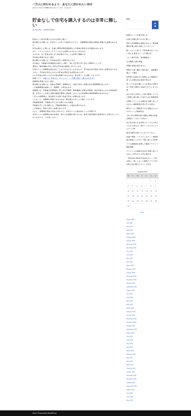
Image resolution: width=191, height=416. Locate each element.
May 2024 (129, 301)
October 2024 (130, 283)
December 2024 (131, 276)
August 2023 (130, 333)
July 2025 (129, 251)
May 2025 (129, 258)
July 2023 (129, 336)
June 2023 (129, 340)
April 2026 (129, 230)
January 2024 (130, 315)
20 (142, 196)
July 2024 (129, 294)
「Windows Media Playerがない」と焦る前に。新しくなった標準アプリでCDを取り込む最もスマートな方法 (141, 161)
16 (156, 191)
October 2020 (130, 382)
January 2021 (130, 372)
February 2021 (131, 368)
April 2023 (129, 347)
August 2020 (130, 389)
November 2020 (131, 379)
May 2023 (129, 343)
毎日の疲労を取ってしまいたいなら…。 (142, 133)
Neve (34, 413)
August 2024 (130, 290)
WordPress (52, 413)
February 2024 (131, 311)
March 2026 (130, 234)
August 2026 (130, 219)
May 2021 (129, 358)
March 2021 (130, 365)
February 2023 (131, 354)
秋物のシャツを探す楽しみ (137, 35)
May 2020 (129, 400)
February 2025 (131, 269)
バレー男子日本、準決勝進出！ (138, 57)
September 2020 (131, 386)
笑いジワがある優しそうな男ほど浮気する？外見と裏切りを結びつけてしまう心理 (142, 87)
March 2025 (130, 265)
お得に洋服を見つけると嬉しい (138, 39)
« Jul (141, 212)
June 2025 (129, 255)
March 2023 (130, 350)
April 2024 (129, 304)
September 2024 (131, 287)
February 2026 (131, 237)
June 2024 (129, 297)
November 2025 (131, 248)
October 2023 (130, 326)
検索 (128, 19)
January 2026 (130, 241)
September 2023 (131, 329)
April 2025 (129, 262)
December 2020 (131, 375)
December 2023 (131, 319)
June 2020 (129, 397)
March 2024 (130, 308)
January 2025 (130, 273)
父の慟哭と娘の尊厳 (134, 62)
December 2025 (131, 244)
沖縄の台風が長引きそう (136, 66)
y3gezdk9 (38, 30)
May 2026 (129, 226)
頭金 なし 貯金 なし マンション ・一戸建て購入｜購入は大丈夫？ (69, 78)
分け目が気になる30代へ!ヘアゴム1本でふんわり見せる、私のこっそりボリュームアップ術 (142, 125)
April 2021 (129, 361)
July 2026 (129, 223)
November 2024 (131, 280)
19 (137, 196)
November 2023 (131, 322)
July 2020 (129, 393)
